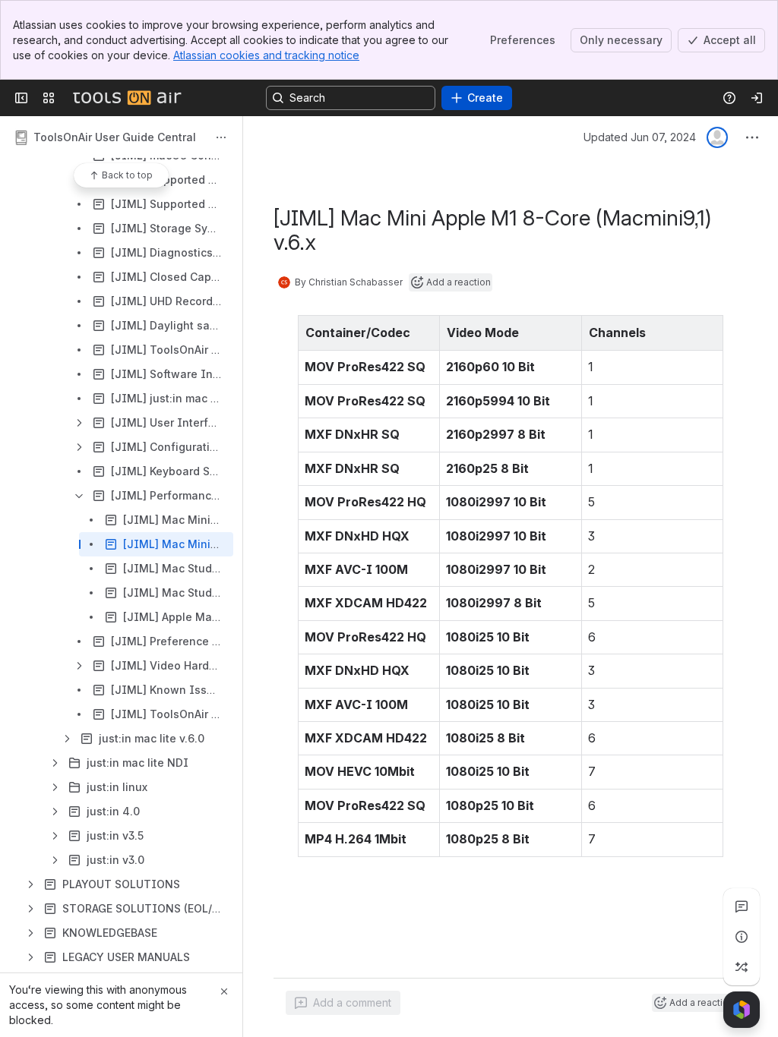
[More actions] (221, 137)
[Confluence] (127, 98)
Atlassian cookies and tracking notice (266, 55)
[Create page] (741, 967)
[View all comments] (741, 906)
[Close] (224, 991)
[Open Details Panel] (741, 937)
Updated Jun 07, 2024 (640, 137)
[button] (424, 331)
